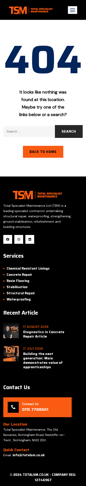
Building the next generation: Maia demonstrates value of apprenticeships (43, 360)
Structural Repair (21, 293)
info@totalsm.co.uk (29, 455)
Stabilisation (17, 287)
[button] (72, 10)
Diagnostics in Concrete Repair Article (43, 334)
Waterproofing (19, 299)
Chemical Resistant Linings (28, 268)
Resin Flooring (18, 281)
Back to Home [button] (43, 151)
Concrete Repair (19, 274)
